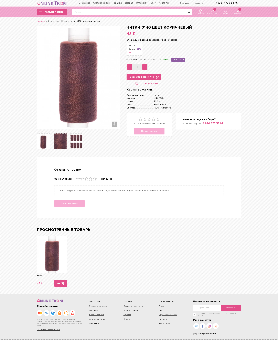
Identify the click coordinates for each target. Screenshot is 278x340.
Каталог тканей (54, 12)
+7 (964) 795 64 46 (226, 3)
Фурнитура (53, 21)
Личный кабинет (96, 315)
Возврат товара (131, 310)
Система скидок (101, 3)
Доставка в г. (190, 3)
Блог (153, 3)
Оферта (127, 315)
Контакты (164, 3)
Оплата (127, 319)
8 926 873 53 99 (212, 123)
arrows (240, 3)
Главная (41, 21)
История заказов (97, 319)
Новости (163, 319)
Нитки (64, 21)
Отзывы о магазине (98, 306)
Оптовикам (141, 3)
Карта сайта (164, 323)
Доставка (93, 310)
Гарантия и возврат (123, 3)
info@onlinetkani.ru (208, 334)
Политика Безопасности (48, 330)
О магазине (84, 3)
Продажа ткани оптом (134, 306)
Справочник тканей (168, 315)
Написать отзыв (149, 131)
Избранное (94, 323)
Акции (161, 306)
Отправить (231, 308)
